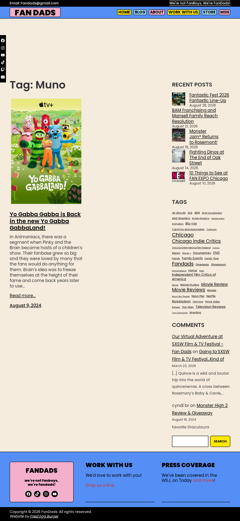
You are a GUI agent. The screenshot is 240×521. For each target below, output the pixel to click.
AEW (197, 213)
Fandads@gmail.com (40, 3)
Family (176, 258)
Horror (192, 270)
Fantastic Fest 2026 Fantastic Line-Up (209, 97)
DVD (216, 253)
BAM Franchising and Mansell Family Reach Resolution (195, 115)
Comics (216, 248)
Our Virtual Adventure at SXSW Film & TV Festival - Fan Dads (197, 344)
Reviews (176, 307)
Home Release (179, 271)
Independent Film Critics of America (194, 277)
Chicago (183, 234)
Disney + (186, 253)
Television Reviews (211, 307)
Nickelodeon (181, 301)
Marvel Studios (189, 284)
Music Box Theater (181, 296)
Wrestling (195, 312)
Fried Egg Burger (44, 516)
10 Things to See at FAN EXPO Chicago (208, 175)
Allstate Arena (217, 218)
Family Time (212, 258)
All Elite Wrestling (200, 218)
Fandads (183, 264)
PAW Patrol (198, 302)
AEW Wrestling (181, 218)
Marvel (175, 285)
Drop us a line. (100, 485)
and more (203, 480)
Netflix (211, 296)
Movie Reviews (188, 290)
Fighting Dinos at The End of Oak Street (206, 157)
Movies (211, 290)
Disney (176, 253)
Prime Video (212, 301)
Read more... (23, 295)
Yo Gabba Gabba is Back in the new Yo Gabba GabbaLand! (45, 221)
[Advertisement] (120, 49)
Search (220, 441)
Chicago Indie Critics (196, 241)
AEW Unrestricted (212, 212)
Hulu (201, 271)
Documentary (202, 253)
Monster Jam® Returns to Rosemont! (203, 136)
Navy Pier (198, 296)
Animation (178, 224)
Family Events (192, 258)
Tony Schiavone (179, 312)
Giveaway (202, 264)
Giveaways (218, 264)
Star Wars (188, 307)
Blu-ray (191, 223)
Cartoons (211, 229)
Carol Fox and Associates (188, 229)
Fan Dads (35, 12)
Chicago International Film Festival (191, 247)
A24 (190, 213)
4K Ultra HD (179, 212)
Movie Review (214, 284)
